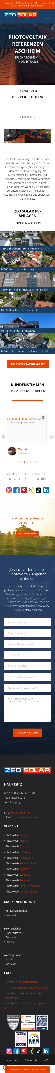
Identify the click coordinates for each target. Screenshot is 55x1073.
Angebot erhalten (27, 732)
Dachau (24, 846)
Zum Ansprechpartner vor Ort (28, 364)
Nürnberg (25, 852)
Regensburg (26, 857)
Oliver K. (25, 449)
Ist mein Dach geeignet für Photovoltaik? (27, 987)
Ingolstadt (25, 869)
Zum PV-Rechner (27, 533)
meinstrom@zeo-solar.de (25, 817)
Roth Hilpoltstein (29, 863)
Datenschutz (31, 1060)
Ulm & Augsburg (28, 891)
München (25, 840)
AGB (46, 1060)
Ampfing (24, 835)
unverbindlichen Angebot (31, 5)
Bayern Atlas (36, 590)
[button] (5, 1067)
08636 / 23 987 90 (20, 812)
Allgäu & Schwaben (30, 886)
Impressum (12, 1060)
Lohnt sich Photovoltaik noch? (22, 982)
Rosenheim (26, 880)
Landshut (25, 874)
